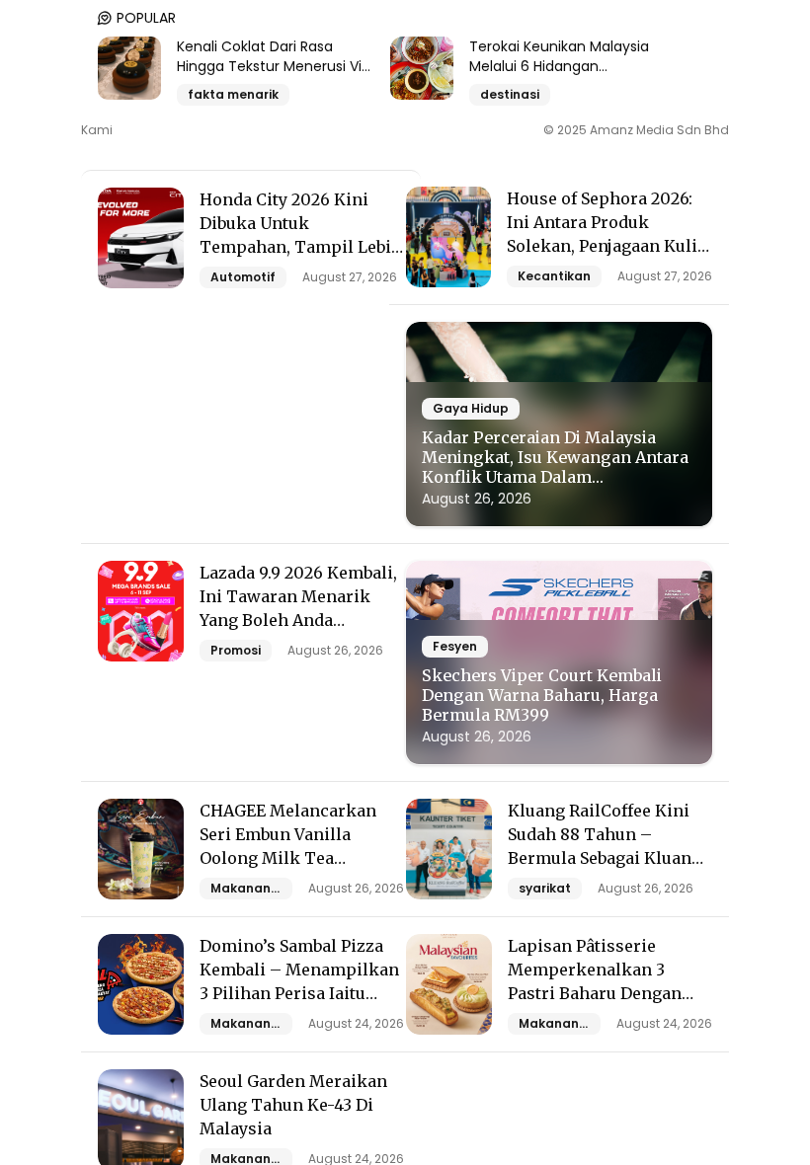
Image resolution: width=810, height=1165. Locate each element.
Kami (97, 130)
